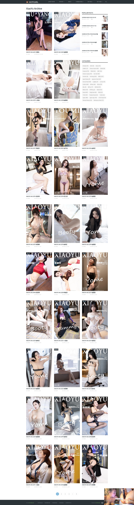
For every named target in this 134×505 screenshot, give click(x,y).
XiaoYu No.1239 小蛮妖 (33, 100)
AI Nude (85, 65)
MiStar (85, 89)
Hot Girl (90, 1)
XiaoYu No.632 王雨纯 (32, 52)
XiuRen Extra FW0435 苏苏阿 (90, 50)
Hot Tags (99, 1)
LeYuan (102, 81)
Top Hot (61, 1)
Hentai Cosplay (87, 73)
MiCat (99, 84)
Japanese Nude (96, 79)
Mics (84, 87)
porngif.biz (54, 502)
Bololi (98, 65)
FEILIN (93, 71)
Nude (69, 1)
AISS (92, 65)
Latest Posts (51, 1)
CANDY (85, 68)
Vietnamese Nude (99, 100)
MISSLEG (98, 87)
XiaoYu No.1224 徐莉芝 (89, 340)
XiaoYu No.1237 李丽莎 (33, 148)
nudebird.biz (47, 502)
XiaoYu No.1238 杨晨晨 (61, 100)
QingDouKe (93, 92)
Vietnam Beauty (87, 100)
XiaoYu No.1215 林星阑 (88, 485)
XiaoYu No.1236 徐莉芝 (88, 148)
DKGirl (102, 68)
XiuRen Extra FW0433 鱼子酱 (90, 34)
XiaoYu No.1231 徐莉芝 (60, 244)
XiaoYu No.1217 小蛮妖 (32, 485)
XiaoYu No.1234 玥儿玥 (61, 196)
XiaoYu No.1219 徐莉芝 (60, 436)
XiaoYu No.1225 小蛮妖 (61, 340)
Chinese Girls (79, 1)
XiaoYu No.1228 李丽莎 (61, 292)
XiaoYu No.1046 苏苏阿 (33, 292)
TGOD (85, 95)
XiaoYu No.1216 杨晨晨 (60, 485)
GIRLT (99, 71)
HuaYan (85, 76)
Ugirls (85, 97)
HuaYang (93, 76)
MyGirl (99, 89)
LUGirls (85, 84)
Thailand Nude (93, 95)
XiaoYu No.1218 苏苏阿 (88, 436)
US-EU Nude (102, 97)
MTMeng (92, 89)
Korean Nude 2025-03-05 (89, 17)
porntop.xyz (68, 502)
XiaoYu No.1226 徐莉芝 (33, 340)
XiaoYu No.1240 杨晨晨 (61, 52)
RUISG (100, 92)
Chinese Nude (94, 68)
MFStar (92, 84)
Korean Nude (87, 81)
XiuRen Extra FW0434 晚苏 (89, 42)
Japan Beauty (86, 79)
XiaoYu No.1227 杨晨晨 (88, 292)
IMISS (100, 76)
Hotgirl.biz (31, 502)
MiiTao (90, 87)
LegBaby (95, 81)
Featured (86, 71)
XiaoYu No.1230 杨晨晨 (89, 244)
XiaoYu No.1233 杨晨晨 (88, 196)
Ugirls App (93, 97)
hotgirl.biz (40, 502)
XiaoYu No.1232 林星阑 (33, 244)
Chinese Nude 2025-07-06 (89, 25)
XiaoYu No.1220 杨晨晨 (33, 436)
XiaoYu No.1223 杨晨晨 (33, 388)
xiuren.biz (61, 502)
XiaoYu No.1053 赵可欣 (61, 148)
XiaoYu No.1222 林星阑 (61, 388)
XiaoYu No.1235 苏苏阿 (33, 196)
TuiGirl (102, 95)
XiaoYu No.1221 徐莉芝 (88, 388)
